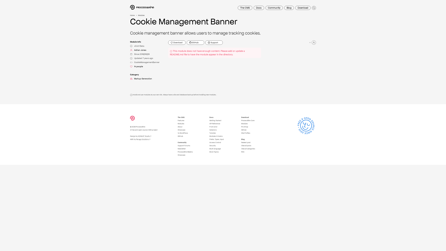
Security (212, 146)
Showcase (181, 130)
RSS (242, 152)
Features (181, 120)
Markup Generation (143, 78)
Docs (259, 7)
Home (132, 15)
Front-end (213, 127)
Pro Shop (244, 127)
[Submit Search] (314, 8)
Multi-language (215, 149)
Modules (141, 15)
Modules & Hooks (216, 136)
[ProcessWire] (142, 8)
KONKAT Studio (144, 136)
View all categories (248, 149)
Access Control (215, 142)
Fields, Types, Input (216, 139)
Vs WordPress (183, 133)
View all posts (246, 146)
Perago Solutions (142, 139)
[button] (312, 42)
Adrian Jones (140, 50)
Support (214, 42)
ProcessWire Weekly (185, 152)
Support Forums (184, 146)
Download (303, 7)
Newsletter (182, 149)
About (180, 127)
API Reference (214, 124)
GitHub (195, 42)
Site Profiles (245, 133)
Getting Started (215, 120)
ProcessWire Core (248, 120)
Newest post (246, 142)
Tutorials (212, 133)
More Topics (214, 152)
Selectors (213, 130)
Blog (289, 7)
